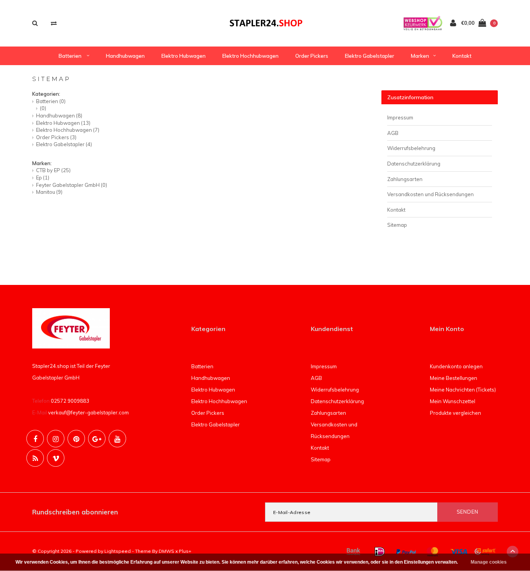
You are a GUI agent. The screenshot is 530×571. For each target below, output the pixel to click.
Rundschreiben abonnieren (75, 512)
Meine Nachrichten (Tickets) (463, 389)
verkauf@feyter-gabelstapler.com (88, 412)
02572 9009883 (70, 401)
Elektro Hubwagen (183, 56)
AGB (392, 133)
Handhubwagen (125, 56)
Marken (420, 56)
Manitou (49, 192)
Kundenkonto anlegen (456, 366)
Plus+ (185, 551)
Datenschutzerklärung (413, 163)
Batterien (71, 56)
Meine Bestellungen (453, 378)
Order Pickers (311, 56)
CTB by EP (53, 170)
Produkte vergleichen (455, 413)
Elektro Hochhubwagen (250, 56)
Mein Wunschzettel (452, 401)
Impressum (400, 117)
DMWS (166, 551)
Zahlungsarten (405, 179)
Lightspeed (117, 551)
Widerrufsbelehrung (411, 148)
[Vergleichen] (54, 23)
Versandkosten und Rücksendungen (430, 194)
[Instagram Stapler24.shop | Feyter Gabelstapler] (55, 438)
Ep (42, 177)
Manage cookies (489, 562)
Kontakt (461, 56)
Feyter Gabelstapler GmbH (71, 185)
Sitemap (397, 225)
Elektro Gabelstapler (369, 56)
